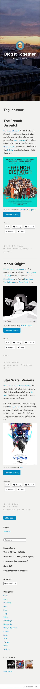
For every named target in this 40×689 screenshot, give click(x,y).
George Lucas (14, 406)
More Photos (7, 671)
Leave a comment (12, 249)
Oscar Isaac (28, 279)
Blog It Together (20, 54)
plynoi (8, 246)
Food (5, 610)
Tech (5, 638)
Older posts (9, 518)
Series (16, 362)
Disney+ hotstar (9, 146)
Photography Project (10, 628)
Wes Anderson (19, 140)
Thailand (6, 642)
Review (6, 631)
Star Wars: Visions (18, 380)
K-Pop (5, 617)
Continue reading (11, 215)
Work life (6, 649)
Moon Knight (14, 264)
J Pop (5, 613)
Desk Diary (7, 603)
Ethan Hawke (24, 282)
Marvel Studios (26, 325)
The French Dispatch (11, 131)
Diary (5, 606)
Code (5, 595)
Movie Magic (18, 246)
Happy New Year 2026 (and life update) (18, 556)
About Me (6, 531)
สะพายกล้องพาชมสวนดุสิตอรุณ (15, 570)
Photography (7, 624)
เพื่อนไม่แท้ (7, 566)
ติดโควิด (10, 150)
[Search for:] (14, 539)
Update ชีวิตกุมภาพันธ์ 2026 (14, 552)
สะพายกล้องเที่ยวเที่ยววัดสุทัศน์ (15, 561)
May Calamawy (9, 282)
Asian (5, 599)
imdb (22, 467)
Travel (5, 645)
